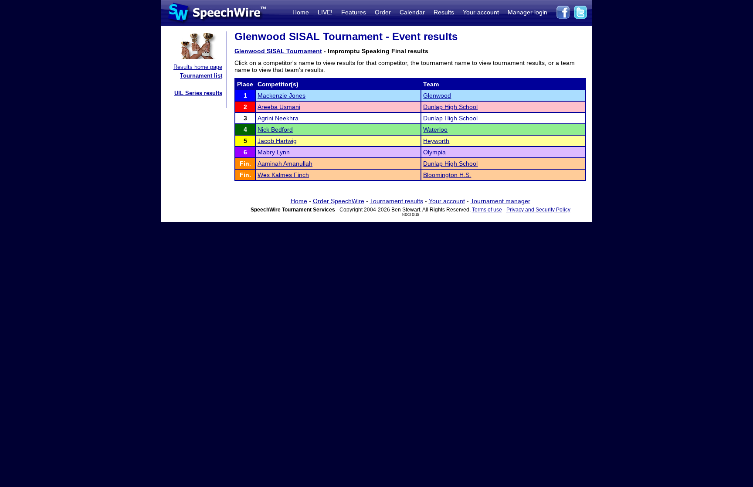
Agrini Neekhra (278, 118)
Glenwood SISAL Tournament (278, 51)
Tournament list (201, 75)
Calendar (412, 12)
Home (300, 12)
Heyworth (436, 140)
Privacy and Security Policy (538, 210)
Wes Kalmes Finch (283, 174)
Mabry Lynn (274, 152)
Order (383, 12)
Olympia (434, 152)
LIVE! (325, 12)
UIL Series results (198, 93)
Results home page (197, 67)
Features (353, 12)
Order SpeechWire (338, 201)
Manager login (527, 12)
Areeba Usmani (279, 106)
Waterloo (435, 129)
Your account (481, 12)
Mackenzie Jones (281, 95)
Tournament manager (500, 201)
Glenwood (437, 95)
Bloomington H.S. (447, 174)
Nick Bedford (275, 129)
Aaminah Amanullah (285, 163)
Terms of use (487, 210)
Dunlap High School (450, 106)
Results (444, 12)
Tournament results (396, 201)
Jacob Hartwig (277, 140)
